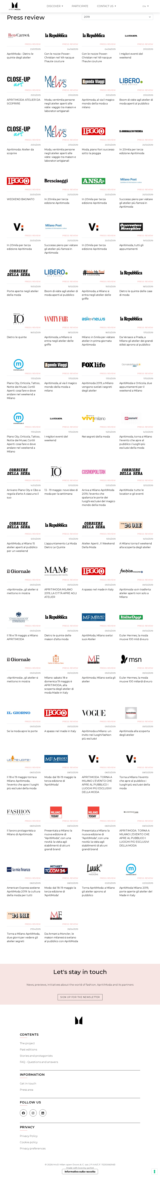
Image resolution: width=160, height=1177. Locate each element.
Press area (26, 1089)
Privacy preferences (32, 1148)
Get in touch (28, 1083)
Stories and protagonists (36, 1055)
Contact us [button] (105, 6)
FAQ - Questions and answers (39, 1062)
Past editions (28, 1049)
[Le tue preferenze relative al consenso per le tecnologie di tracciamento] (155, 1172)
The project (27, 1043)
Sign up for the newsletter (80, 997)
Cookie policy (29, 1142)
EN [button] (144, 6)
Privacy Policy (29, 1136)
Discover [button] (54, 6)
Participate (80, 6)
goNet (90, 1167)
